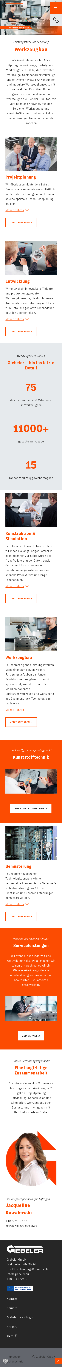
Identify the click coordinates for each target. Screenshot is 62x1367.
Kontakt (12, 1298)
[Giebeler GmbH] (12, 4)
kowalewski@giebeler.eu (21, 1225)
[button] (5, 1361)
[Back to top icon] (58, 1361)
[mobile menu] (56, 8)
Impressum (14, 1356)
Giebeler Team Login (20, 1317)
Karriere (12, 1308)
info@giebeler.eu (18, 1274)
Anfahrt (12, 1326)
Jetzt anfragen (20, 222)
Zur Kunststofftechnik (30, 808)
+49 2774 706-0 (17, 1279)
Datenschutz (15, 1361)
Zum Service (29, 1036)
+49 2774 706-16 (16, 1220)
